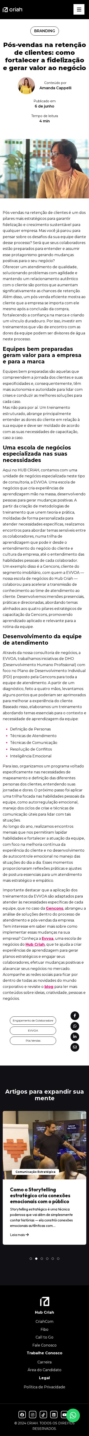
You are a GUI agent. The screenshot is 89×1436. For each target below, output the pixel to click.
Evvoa (47, 938)
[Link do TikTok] (43, 1414)
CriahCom (44, 1321)
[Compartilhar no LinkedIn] (75, 1036)
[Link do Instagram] (32, 1414)
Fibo (44, 1329)
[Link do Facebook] (22, 1414)
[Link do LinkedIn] (54, 1414)
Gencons (54, 908)
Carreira (44, 1362)
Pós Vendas (33, 1040)
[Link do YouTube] (64, 1414)
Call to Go (44, 1337)
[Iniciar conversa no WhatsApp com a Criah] (73, 1415)
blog (48, 986)
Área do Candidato (44, 1370)
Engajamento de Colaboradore (33, 1020)
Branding (44, 31)
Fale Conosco (44, 1345)
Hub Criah (35, 944)
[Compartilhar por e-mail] (75, 1047)
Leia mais (18, 1234)
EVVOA (33, 1030)
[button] (31, 1258)
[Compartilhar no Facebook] (75, 1015)
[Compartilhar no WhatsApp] (75, 1026)
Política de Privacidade (44, 1387)
